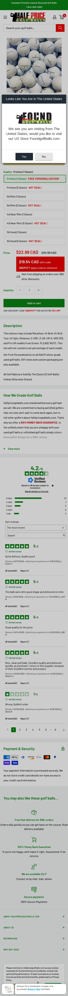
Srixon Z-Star (33, 989)
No (44, 157)
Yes (24, 157)
